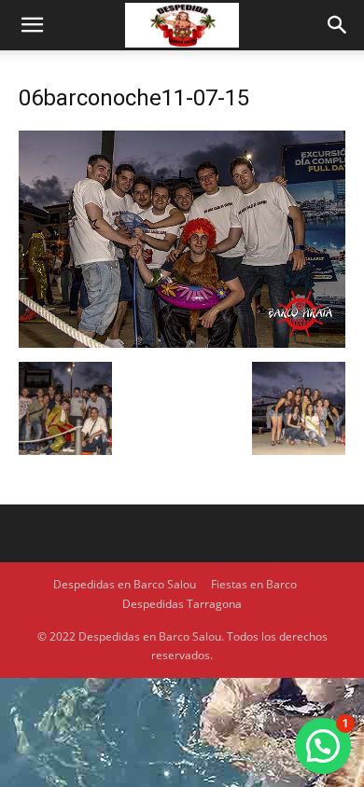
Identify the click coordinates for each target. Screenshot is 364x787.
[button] (32, 25)
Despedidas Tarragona (182, 604)
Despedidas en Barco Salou (124, 584)
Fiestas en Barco (254, 584)
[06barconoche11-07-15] (182, 343)
